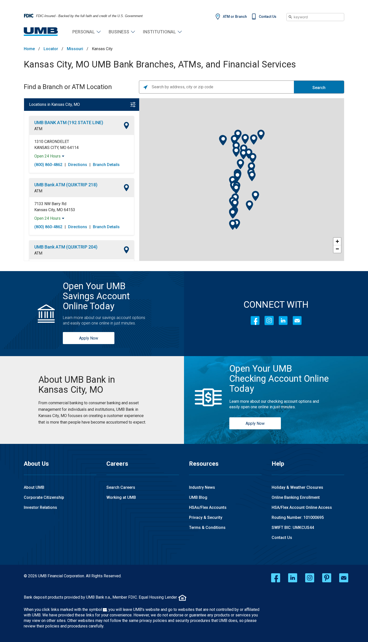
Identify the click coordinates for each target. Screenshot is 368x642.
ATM (38, 128)
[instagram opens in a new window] (309, 577)
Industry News (202, 487)
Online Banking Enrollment (296, 497)
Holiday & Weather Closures (297, 487)
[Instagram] (269, 320)
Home (29, 49)
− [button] (337, 249)
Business (119, 31)
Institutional (159, 31)
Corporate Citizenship (44, 497)
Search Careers (120, 487)
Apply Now (88, 338)
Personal (83, 31)
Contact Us (267, 17)
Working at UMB (121, 497)
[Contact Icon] (297, 320)
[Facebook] (255, 320)
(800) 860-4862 (48, 164)
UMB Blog (198, 497)
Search (318, 87)
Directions (77, 164)
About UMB (34, 487)
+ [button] (337, 241)
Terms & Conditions (207, 527)
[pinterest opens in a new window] (326, 577)
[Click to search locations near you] (145, 87)
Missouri (75, 49)
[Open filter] (133, 104)
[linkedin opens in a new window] (292, 577)
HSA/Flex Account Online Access (302, 507)
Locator (51, 49)
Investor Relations (40, 507)
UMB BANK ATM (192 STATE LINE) (68, 122)
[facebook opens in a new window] (275, 577)
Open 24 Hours (47, 156)
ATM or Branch (235, 17)
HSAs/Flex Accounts (208, 507)
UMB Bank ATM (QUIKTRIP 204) (65, 247)
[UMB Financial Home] (41, 31)
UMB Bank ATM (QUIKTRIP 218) (65, 184)
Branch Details (106, 164)
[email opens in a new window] (343, 577)
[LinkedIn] (283, 320)
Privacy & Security (205, 517)
